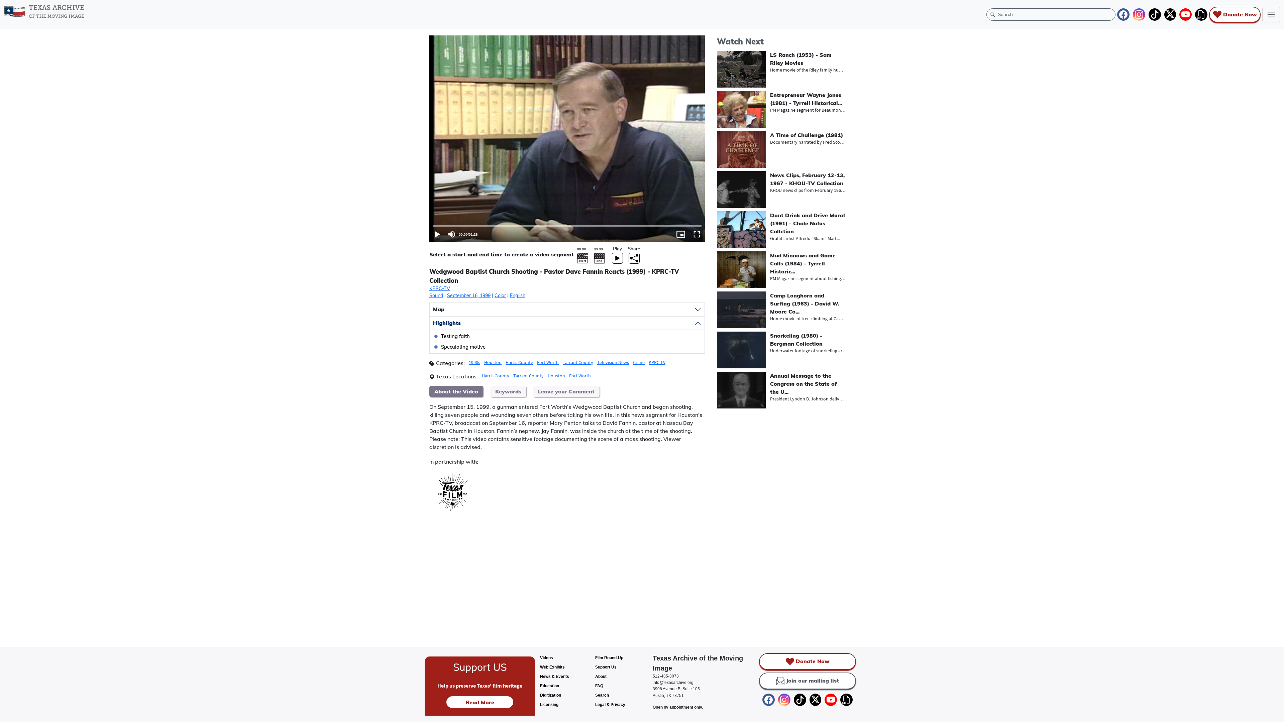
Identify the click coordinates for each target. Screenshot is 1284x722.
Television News (613, 362)
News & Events (554, 676)
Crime (639, 362)
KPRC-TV (439, 288)
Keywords (508, 391)
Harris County (519, 362)
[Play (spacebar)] (437, 234)
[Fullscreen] (697, 234)
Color (500, 295)
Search (602, 695)
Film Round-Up (609, 657)
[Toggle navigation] (1271, 14)
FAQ (599, 686)
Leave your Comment (566, 391)
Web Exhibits (552, 667)
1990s (474, 362)
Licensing (549, 704)
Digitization (550, 695)
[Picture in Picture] (681, 234)
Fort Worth (548, 362)
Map (438, 309)
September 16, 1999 (469, 295)
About (601, 676)
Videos (546, 657)
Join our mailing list (812, 680)
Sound (436, 295)
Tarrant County (578, 362)
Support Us (606, 667)
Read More (480, 702)
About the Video (456, 391)
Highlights (447, 323)
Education (549, 686)
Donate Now (1240, 14)
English (517, 295)
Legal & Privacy (610, 704)
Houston (493, 362)
